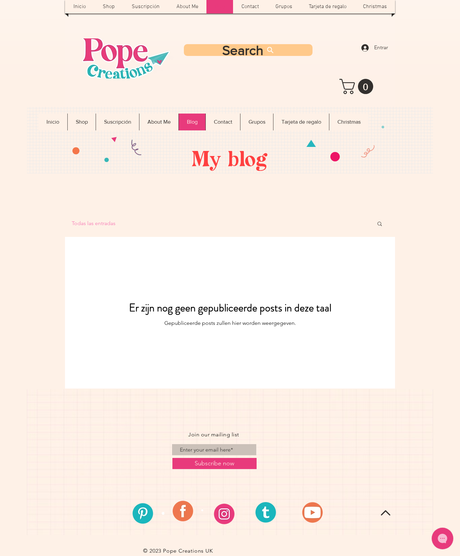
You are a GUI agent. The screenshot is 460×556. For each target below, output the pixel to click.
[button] (358, 86)
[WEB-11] (316, 513)
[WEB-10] (273, 513)
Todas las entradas (94, 223)
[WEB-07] (142, 513)
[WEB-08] (186, 513)
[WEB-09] (229, 513)
